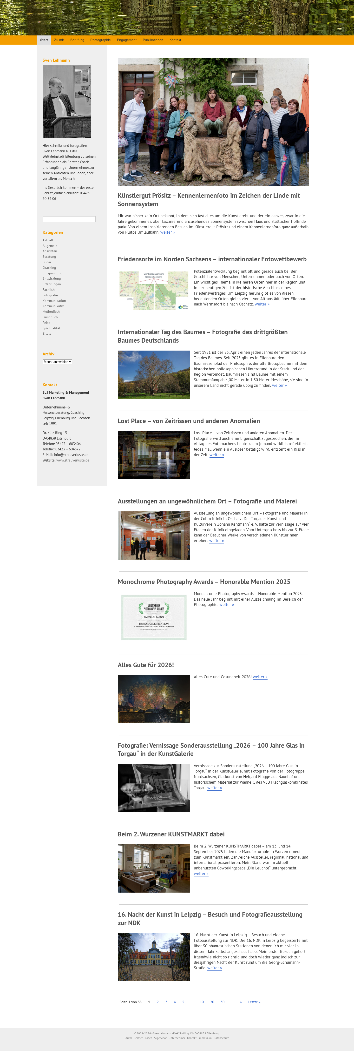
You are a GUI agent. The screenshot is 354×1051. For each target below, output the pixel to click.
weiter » (167, 232)
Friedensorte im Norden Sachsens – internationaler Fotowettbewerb (212, 259)
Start (44, 40)
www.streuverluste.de (72, 460)
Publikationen (153, 40)
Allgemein (50, 245)
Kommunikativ (53, 306)
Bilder (47, 262)
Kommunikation (54, 300)
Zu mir (59, 40)
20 (212, 1002)
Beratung (49, 256)
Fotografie (50, 295)
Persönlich (50, 317)
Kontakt (175, 40)
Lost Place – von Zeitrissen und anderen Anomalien (189, 421)
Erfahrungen (52, 284)
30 (222, 1002)
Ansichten (50, 251)
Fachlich (49, 289)
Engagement (127, 40)
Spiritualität (51, 328)
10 (202, 1002)
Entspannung (52, 273)
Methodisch (51, 311)
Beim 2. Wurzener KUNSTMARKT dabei (171, 834)
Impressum (205, 1038)
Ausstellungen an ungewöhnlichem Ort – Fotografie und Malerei (207, 501)
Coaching (49, 267)
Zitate (47, 333)
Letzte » (254, 1002)
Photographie (100, 40)
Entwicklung (52, 278)
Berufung (77, 40)
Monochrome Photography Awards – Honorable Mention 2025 (204, 581)
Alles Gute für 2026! (146, 665)
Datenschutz (221, 1038)
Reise (46, 322)
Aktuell (48, 240)
